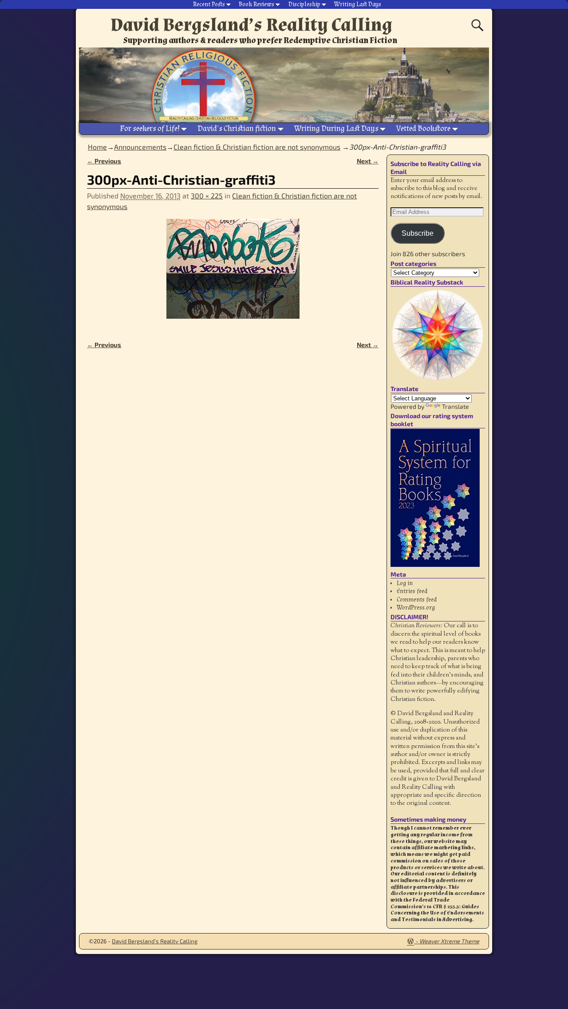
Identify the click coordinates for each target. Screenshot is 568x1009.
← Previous (104, 161)
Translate (455, 406)
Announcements (140, 146)
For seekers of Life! (150, 128)
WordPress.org (416, 608)
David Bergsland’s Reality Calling (251, 25)
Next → (368, 161)
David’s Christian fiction (236, 128)
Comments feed (417, 600)
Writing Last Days (357, 4)
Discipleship (304, 4)
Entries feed (412, 591)
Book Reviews (256, 4)
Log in (405, 583)
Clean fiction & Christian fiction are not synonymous (257, 146)
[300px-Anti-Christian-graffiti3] (232, 274)
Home (97, 146)
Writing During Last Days (336, 128)
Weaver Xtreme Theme (449, 941)
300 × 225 (207, 195)
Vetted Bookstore (423, 128)
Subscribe (418, 233)
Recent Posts (209, 4)
